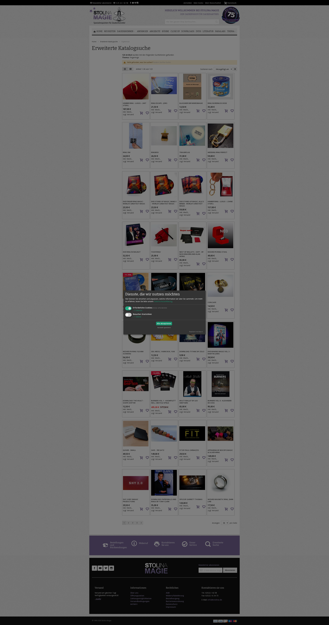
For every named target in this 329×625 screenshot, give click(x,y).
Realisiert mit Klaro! (196, 332)
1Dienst (137, 316)
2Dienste (137, 310)
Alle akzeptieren (164, 323)
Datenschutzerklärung (163, 301)
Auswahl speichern (164, 327)
